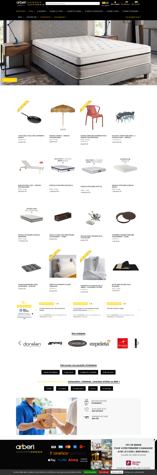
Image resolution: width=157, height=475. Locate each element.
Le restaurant (78, 388)
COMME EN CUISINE (74, 11)
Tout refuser (103, 472)
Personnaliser (117, 472)
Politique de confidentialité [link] (134, 472)
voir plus (91, 310)
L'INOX (31, 11)
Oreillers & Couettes (88, 372)
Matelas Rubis (9, 80)
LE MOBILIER (41, 11)
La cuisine (62, 388)
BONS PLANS (20, 11)
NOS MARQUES (59, 17)
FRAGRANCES (45, 17)
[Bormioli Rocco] (100, 343)
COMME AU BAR (112, 11)
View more (31, 138)
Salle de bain (108, 372)
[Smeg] (32, 343)
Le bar (92, 388)
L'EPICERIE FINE (31, 17)
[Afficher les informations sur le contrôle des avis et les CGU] (32, 314)
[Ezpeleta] (77, 343)
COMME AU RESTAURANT (94, 11)
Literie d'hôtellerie (50, 372)
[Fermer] (154, 439)
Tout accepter (90, 472)
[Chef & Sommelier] (122, 343)
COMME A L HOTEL (56, 11)
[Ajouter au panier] (42, 102)
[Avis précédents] (35, 310)
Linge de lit (68, 372)
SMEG (20, 17)
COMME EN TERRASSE (130, 11)
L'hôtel (48, 388)
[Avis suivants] (139, 310)
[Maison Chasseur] (55, 343)
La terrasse (106, 388)
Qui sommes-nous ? (133, 17)
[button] (115, 3)
